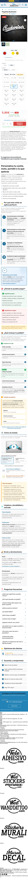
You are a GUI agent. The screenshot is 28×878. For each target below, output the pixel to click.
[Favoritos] (19, 4)
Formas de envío (4, 729)
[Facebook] (3, 874)
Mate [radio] (5, 65)
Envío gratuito (7, 120)
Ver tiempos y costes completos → (11, 566)
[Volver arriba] (1, 877)
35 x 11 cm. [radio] (21, 86)
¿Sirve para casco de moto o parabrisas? (10, 632)
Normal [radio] (5, 69)
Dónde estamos (22, 734)
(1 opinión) (12, 13)
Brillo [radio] (11, 65)
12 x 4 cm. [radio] (6, 82)
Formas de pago (13, 729)
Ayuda (25, 742)
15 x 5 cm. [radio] (14, 82)
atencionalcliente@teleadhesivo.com (9, 742)
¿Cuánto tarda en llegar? (9, 619)
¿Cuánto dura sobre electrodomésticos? (7, 637)
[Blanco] (9, 53)
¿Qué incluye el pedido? (9, 615)
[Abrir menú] (3, 5)
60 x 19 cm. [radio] (14, 95)
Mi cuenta (21, 742)
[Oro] (17, 53)
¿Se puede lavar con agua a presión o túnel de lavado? (12, 626)
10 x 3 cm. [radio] (21, 77)
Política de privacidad (17, 737)
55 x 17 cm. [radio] (6, 95)
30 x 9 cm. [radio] (13, 86)
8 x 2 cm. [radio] (14, 77)
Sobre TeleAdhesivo (5, 734)
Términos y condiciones (6, 737)
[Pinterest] (5, 874)
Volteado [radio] (13, 69)
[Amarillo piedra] (13, 53)
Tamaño (14, 74)
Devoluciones (20, 729)
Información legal (4, 736)
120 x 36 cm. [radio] (14, 104)
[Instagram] (1, 874)
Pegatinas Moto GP (12, 9)
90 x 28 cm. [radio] (14, 99)
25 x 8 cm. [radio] (6, 86)
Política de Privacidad (17, 701)
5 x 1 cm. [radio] (6, 77)
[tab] (3, 44)
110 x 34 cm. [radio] (6, 104)
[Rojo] (4, 53)
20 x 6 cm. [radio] (21, 82)
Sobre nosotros (4, 733)
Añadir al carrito (19, 123)
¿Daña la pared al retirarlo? (10, 608)
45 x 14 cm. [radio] (14, 91)
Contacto (2, 741)
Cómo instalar (14, 730)
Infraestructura (14, 734)
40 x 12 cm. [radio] (6, 91)
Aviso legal (2, 738)
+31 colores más (8, 57)
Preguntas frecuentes (5, 730)
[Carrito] (25, 4)
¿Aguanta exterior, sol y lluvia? (11, 622)
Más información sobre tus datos (7, 709)
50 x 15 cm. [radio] (22, 91)
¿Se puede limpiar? (7, 611)
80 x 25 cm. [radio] (6, 99)
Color (14, 50)
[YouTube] (6, 874)
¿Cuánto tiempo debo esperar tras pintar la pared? (11, 603)
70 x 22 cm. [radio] (21, 95)
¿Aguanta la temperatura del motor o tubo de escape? (12, 642)
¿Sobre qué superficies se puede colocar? (11, 594)
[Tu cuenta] (22, 4)
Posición (4, 67)
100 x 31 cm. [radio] (21, 99)
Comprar (2, 728)
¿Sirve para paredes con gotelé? (11, 599)
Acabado (4, 63)
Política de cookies (10, 738)
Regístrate (14, 706)
